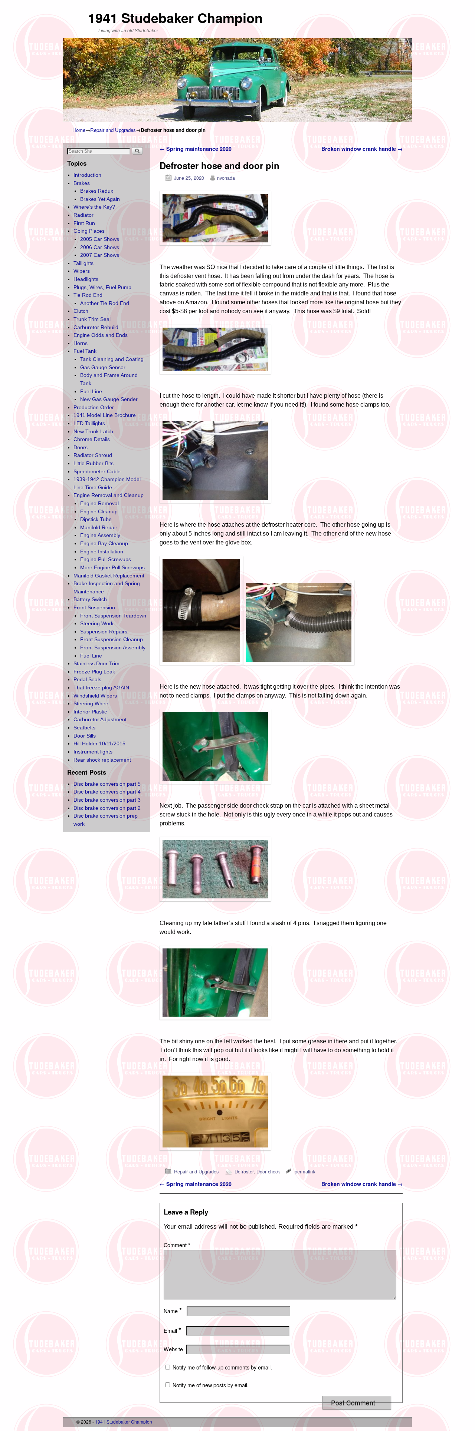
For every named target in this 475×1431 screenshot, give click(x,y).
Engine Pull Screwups (105, 559)
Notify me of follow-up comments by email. (222, 1367)
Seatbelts (84, 728)
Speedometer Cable (97, 471)
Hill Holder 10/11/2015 (99, 743)
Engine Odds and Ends (100, 335)
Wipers (81, 271)
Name (173, 1311)
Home (78, 129)
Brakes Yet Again (100, 199)
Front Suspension (94, 607)
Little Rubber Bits (93, 463)
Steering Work (97, 623)
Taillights (83, 263)
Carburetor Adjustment (100, 719)
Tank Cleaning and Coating (112, 359)
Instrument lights (92, 752)
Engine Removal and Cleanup (108, 495)
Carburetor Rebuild (95, 327)
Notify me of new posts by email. (211, 1385)
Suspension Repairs (103, 632)
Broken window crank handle (362, 148)
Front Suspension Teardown (113, 616)
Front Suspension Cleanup (111, 639)
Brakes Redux (96, 191)
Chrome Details (91, 439)
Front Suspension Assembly (112, 647)
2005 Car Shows (99, 239)
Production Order (93, 407)
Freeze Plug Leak (94, 672)
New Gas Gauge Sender (109, 399)
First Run (84, 223)
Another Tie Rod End (104, 303)
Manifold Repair (98, 527)
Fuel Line (91, 391)
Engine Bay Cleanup (104, 543)
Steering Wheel (91, 703)
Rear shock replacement (102, 760)
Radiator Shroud (92, 455)
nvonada (226, 177)
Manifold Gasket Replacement (108, 576)
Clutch (80, 311)
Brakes (81, 183)
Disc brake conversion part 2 (107, 808)
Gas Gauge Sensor (102, 367)
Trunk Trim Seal (92, 319)
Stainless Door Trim (96, 663)
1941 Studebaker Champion (175, 17)
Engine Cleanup (99, 511)
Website (173, 1349)
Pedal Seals (87, 679)
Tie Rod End (87, 295)
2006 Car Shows (99, 247)
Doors (80, 447)
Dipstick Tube (96, 519)
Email (172, 1330)
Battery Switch (90, 599)
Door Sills (84, 736)
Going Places (89, 231)
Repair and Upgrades (113, 129)
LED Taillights (89, 423)
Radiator (83, 215)
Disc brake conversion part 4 (107, 792)
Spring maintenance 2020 (196, 148)
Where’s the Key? (94, 207)
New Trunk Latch (93, 431)
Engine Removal (99, 503)
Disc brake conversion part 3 (107, 800)
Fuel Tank (84, 351)
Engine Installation (101, 551)
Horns (80, 343)
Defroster (244, 1171)
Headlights (85, 279)
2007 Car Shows (99, 255)
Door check (268, 1171)
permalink (305, 1171)
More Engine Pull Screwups (112, 567)
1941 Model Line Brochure (104, 415)
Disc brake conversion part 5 (107, 784)
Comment (177, 1245)
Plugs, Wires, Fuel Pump (102, 287)
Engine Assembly (100, 535)
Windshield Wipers (95, 696)
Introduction (87, 175)
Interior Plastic (90, 712)
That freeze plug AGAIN (101, 687)
